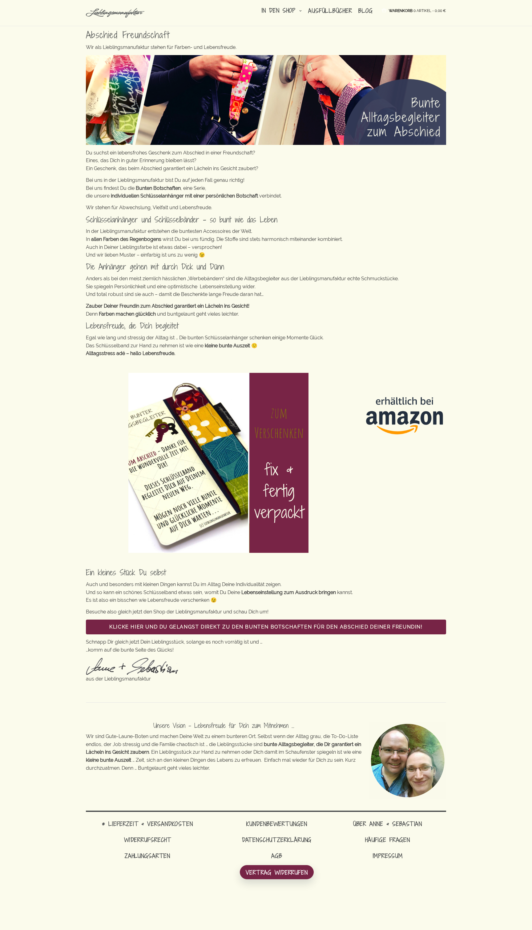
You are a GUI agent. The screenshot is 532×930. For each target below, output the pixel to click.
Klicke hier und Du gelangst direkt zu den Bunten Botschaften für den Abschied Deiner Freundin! (265, 627)
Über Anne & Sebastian (387, 824)
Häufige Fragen (387, 840)
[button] (417, 10)
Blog (365, 10)
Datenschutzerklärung (277, 840)
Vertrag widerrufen (277, 872)
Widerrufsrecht (147, 840)
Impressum (388, 856)
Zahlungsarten (147, 856)
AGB (276, 856)
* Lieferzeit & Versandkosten (147, 824)
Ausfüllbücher (330, 10)
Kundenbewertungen (276, 824)
